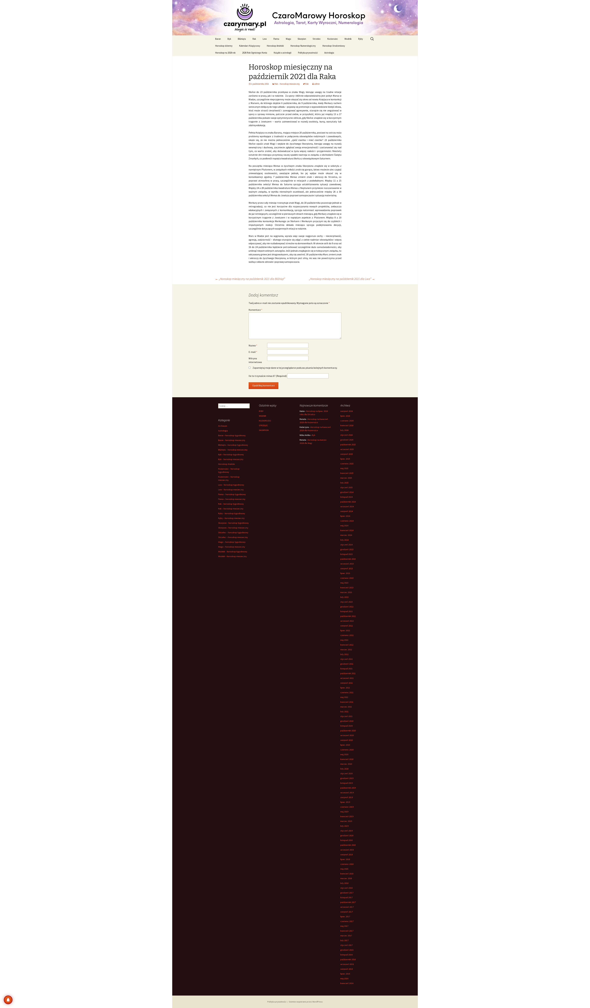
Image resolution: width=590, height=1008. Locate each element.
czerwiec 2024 (347, 520)
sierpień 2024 (346, 511)
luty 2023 (344, 597)
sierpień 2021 (346, 682)
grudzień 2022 (346, 606)
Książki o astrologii (282, 52)
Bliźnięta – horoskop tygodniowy (233, 445)
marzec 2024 (346, 535)
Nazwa (253, 345)
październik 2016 (348, 959)
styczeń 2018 (346, 887)
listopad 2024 (346, 497)
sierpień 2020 (346, 740)
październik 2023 (348, 559)
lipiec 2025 (345, 458)
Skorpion (302, 38)
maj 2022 (344, 640)
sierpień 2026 (346, 411)
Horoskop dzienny (223, 45)
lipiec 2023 (345, 573)
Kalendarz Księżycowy (249, 45)
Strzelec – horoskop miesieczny (233, 537)
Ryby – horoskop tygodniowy (231, 513)
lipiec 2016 (345, 973)
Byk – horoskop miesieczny (230, 459)
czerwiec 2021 (347, 692)
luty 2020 (344, 768)
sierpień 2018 (346, 854)
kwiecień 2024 (346, 530)
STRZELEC (263, 425)
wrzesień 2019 (347, 792)
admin (317, 83)
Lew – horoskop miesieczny (231, 489)
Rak (254, 38)
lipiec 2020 (345, 744)
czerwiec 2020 (347, 749)
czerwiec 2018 (347, 864)
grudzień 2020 (346, 721)
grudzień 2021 (346, 663)
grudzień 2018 (346, 835)
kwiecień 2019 (346, 816)
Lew (265, 38)
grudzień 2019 (346, 778)
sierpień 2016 (346, 969)
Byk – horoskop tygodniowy (231, 454)
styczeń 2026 (346, 435)
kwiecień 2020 (346, 759)
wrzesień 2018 (347, 849)
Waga (288, 38)
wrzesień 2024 (347, 506)
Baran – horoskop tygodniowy (232, 435)
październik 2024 (348, 501)
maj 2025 (344, 468)
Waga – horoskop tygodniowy (232, 542)
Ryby (360, 38)
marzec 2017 (346, 935)
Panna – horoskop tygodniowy (232, 494)
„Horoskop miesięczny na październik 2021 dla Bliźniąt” (250, 279)
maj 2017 (344, 926)
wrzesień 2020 (347, 735)
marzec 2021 (346, 706)
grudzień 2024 (346, 492)
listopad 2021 (346, 668)
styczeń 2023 (346, 601)
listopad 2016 (346, 954)
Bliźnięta (242, 38)
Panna (276, 38)
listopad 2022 (346, 611)
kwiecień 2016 (346, 983)
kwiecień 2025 (346, 473)
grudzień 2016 (346, 949)
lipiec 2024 (345, 516)
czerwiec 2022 (347, 635)
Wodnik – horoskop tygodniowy (232, 551)
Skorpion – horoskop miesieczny (233, 527)
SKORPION (264, 430)
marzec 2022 (346, 649)
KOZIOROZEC (265, 420)
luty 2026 (344, 430)
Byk (229, 38)
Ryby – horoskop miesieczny (231, 518)
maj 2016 (344, 978)
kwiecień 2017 (346, 930)
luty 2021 (344, 711)
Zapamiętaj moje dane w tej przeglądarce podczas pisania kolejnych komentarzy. (295, 367)
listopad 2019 (346, 783)
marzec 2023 (346, 592)
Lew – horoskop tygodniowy (231, 484)
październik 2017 (348, 902)
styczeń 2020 (346, 773)
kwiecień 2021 (346, 702)
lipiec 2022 (345, 630)
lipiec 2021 (345, 687)
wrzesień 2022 (347, 621)
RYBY (261, 411)
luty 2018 (344, 883)
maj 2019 (344, 811)
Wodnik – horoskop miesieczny (232, 556)
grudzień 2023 (346, 549)
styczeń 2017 (346, 945)
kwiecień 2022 (346, 644)
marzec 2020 (346, 764)
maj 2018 (344, 868)
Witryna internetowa (255, 360)
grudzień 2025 (346, 439)
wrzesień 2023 (347, 563)
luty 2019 (344, 826)
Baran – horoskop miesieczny (231, 440)
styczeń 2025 (346, 487)
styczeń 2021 (346, 716)
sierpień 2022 (346, 625)
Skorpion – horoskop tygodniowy (233, 523)
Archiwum (222, 425)
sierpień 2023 (346, 568)
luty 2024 (344, 539)
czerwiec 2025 (347, 463)
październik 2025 (348, 444)
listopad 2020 (346, 725)
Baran (218, 38)
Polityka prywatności (308, 52)
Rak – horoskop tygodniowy (231, 503)
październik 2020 (348, 730)
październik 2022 (348, 616)
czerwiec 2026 (347, 420)
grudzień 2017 (346, 892)
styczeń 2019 (346, 830)
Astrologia (329, 52)
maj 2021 (344, 697)
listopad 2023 (346, 554)
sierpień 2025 (346, 454)
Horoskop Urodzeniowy (333, 45)
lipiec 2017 (345, 916)
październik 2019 (348, 787)
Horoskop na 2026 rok (225, 52)
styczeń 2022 (346, 659)
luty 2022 (344, 654)
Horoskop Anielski (275, 45)
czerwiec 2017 (347, 921)
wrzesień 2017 (347, 907)
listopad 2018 (346, 840)
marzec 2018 (346, 878)
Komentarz (255, 309)
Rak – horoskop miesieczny (287, 83)
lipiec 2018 (345, 859)
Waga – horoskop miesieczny (231, 546)
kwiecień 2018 (346, 873)
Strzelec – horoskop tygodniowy (233, 532)
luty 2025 (344, 482)
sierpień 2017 (346, 911)
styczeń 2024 (346, 544)
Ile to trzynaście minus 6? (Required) (268, 375)
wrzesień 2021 (347, 678)
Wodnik (348, 38)
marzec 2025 (346, 477)
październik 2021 (348, 673)
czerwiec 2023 (347, 578)
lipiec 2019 (345, 802)
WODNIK (262, 415)
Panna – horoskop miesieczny (231, 499)
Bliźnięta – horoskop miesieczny (233, 449)
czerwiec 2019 (347, 806)
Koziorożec (332, 38)
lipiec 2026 (345, 415)
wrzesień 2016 (347, 964)
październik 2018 (348, 845)
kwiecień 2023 (346, 587)
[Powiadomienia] (8, 1000)
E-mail (253, 351)
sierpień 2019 (346, 797)
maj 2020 (344, 754)
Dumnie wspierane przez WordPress (306, 1001)
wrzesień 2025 (347, 449)
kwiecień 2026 (346, 425)
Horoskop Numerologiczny (303, 45)
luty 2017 (344, 940)
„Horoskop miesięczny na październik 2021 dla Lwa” (342, 279)
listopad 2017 (346, 897)
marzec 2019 (346, 821)
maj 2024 (344, 525)
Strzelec (317, 38)
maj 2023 (344, 582)
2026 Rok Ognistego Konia (254, 52)
